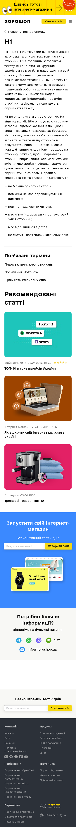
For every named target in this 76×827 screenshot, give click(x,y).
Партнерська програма (19, 811)
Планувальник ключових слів (28, 264)
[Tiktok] (21, 756)
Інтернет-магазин (17, 427)
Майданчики (13, 362)
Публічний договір (51, 780)
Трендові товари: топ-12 (24, 500)
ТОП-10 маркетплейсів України (30, 368)
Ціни (43, 752)
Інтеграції (46, 747)
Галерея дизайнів (51, 738)
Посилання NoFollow (21, 272)
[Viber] (39, 640)
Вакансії (9, 742)
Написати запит (50, 775)
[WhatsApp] (29, 640)
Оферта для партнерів (18, 816)
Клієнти (9, 733)
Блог (7, 738)
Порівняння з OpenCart (19, 770)
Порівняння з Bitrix (16, 783)
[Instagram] (6, 756)
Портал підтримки (51, 770)
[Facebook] (16, 756)
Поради (10, 495)
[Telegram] (19, 640)
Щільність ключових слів (25, 280)
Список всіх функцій (52, 733)
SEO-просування (50, 742)
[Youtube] (26, 756)
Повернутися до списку (26, 31)
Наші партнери (14, 821)
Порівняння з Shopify (17, 796)
